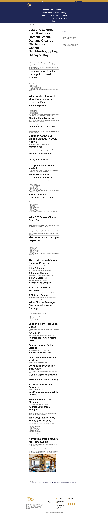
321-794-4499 (29, 1)
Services (64, 5)
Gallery (73, 5)
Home (53, 5)
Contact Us (78, 5)
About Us (58, 5)
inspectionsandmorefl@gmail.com (41, 1)
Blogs (69, 5)
